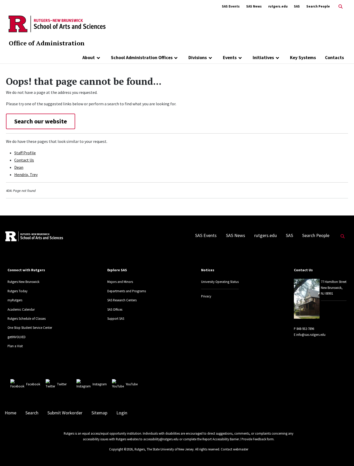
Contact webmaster (234, 449)
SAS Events (231, 6)
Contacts (334, 57)
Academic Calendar (21, 309)
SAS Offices (114, 309)
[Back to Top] (343, 453)
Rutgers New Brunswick (23, 282)
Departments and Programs (126, 291)
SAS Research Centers (122, 300)
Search (31, 413)
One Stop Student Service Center (30, 327)
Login (121, 413)
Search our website (40, 121)
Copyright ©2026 (121, 449)
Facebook (33, 384)
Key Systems (303, 57)
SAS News (254, 6)
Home (10, 413)
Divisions (197, 57)
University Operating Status (220, 282)
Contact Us (24, 160)
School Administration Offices (142, 57)
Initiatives (263, 57)
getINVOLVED (17, 337)
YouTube (132, 384)
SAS (297, 6)
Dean (18, 167)
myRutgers (15, 300)
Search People (318, 6)
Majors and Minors (120, 282)
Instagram (100, 384)
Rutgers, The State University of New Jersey (164, 449)
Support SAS (115, 318)
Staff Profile (25, 152)
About (88, 57)
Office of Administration (46, 43)
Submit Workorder (64, 413)
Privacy (206, 296)
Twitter (62, 384)
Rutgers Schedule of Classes (27, 318)
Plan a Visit (15, 346)
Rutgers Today (17, 291)
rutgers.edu (278, 6)
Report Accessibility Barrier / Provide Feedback (234, 439)
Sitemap (99, 413)
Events (230, 57)
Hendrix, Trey (26, 174)
